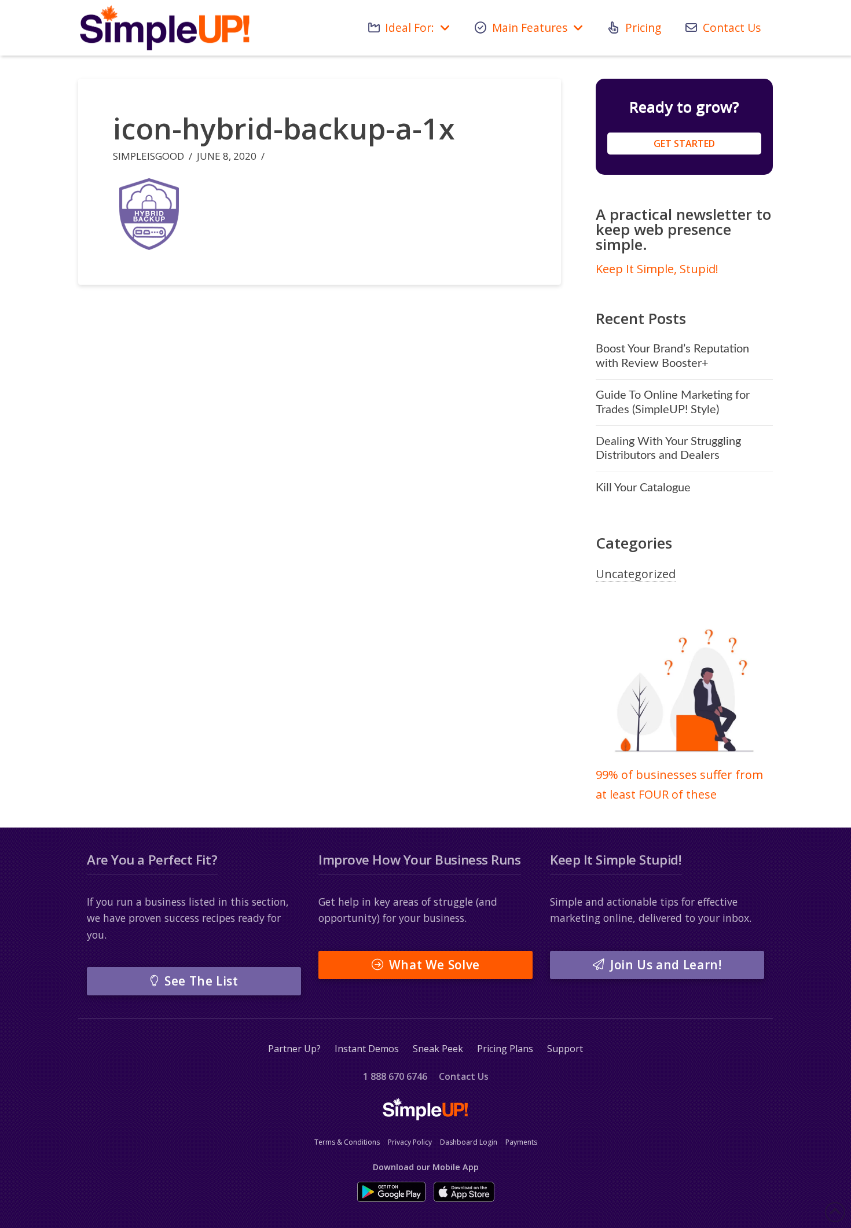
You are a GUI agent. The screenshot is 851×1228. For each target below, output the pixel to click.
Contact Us (464, 1076)
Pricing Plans (505, 1048)
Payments (521, 1142)
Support (565, 1048)
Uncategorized (636, 574)
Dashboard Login (468, 1142)
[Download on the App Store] (464, 1192)
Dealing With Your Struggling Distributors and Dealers (668, 448)
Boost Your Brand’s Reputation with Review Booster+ (672, 356)
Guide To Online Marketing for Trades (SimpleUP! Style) (673, 402)
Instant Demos (367, 1048)
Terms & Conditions (347, 1142)
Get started (684, 143)
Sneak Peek (438, 1048)
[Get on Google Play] (391, 1192)
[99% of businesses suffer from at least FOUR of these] (684, 692)
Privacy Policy (410, 1142)
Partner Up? (294, 1048)
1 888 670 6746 (395, 1076)
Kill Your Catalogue (643, 488)
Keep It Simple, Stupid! (657, 269)
